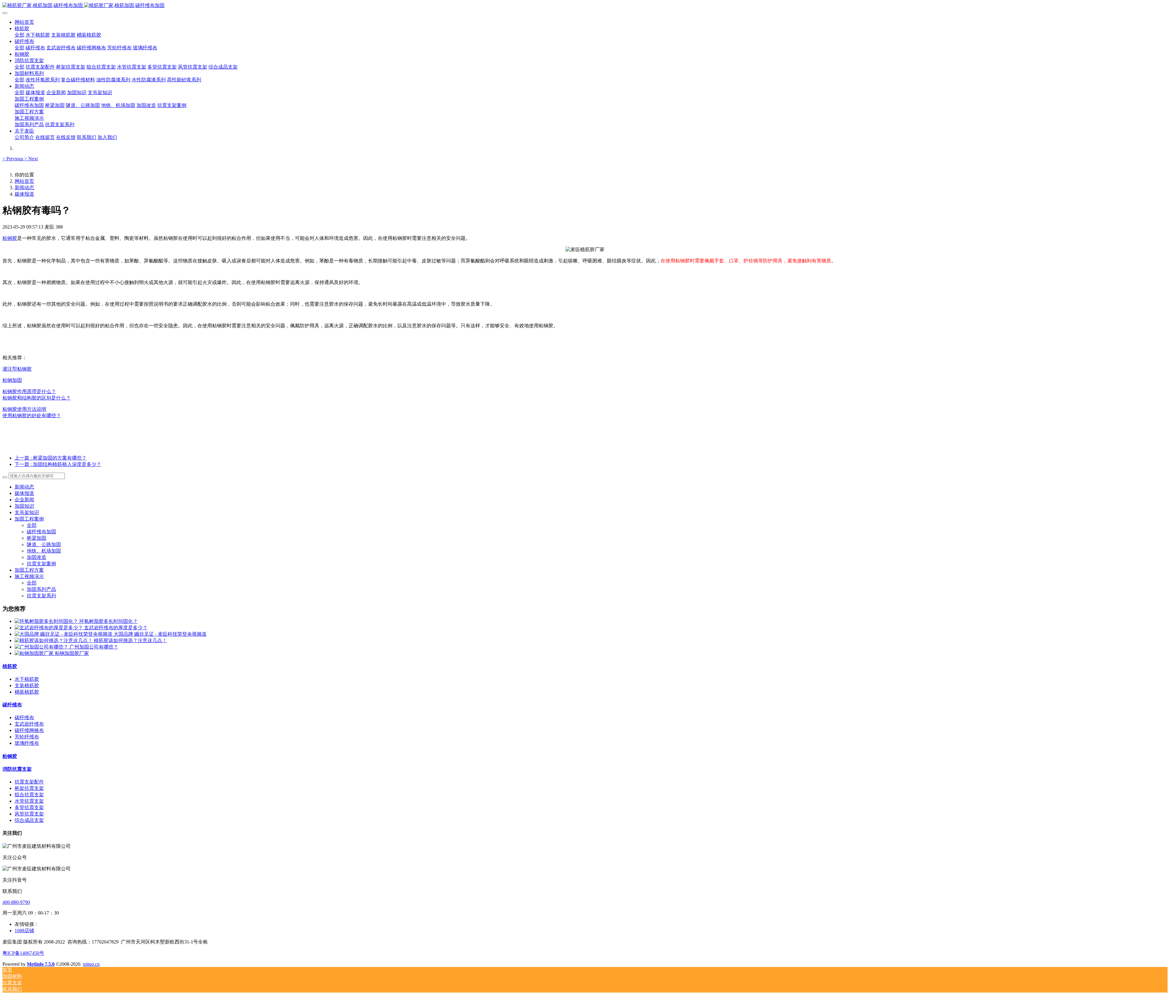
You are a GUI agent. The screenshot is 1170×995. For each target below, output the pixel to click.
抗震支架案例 (41, 563)
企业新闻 (24, 499)
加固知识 (24, 506)
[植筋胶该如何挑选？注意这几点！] (54, 640)
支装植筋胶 (27, 685)
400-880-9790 (16, 902)
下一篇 (58, 464)
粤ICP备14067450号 (23, 953)
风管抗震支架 (29, 813)
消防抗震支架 (17, 769)
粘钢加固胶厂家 (72, 653)
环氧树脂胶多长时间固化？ (108, 621)
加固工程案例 (29, 518)
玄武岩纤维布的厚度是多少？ (115, 627)
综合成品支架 (29, 820)
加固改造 (36, 557)
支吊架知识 (27, 512)
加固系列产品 (41, 589)
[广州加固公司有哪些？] (42, 646)
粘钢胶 (9, 238)
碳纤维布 (12, 704)
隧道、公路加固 (44, 544)
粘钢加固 (12, 380)
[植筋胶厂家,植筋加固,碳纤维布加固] (585, 5)
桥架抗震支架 (29, 788)
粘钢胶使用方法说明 (24, 409)
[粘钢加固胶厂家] (35, 653)
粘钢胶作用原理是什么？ (29, 391)
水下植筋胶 (27, 679)
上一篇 (51, 457)
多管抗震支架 (29, 807)
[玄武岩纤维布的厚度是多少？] (49, 627)
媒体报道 (24, 194)
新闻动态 (24, 187)
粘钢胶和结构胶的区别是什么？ (36, 397)
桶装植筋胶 (27, 692)
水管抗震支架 (29, 801)
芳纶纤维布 (27, 736)
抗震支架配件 (29, 781)
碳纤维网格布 (29, 730)
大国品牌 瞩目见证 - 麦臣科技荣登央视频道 (160, 634)
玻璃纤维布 (27, 743)
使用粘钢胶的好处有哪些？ (31, 415)
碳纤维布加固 (41, 531)
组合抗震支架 (29, 794)
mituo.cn (91, 964)
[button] (13, 158)
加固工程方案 (29, 570)
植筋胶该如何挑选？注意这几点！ (130, 640)
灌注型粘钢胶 (17, 368)
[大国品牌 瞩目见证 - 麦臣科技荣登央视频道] (64, 634)
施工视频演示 (29, 576)
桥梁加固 (36, 538)
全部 (19, 34)
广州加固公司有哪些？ (93, 646)
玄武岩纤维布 (29, 724)
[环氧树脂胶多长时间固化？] (47, 621)
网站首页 (24, 22)
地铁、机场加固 (44, 550)
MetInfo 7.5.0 (41, 964)
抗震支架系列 (41, 595)
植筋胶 (9, 666)
